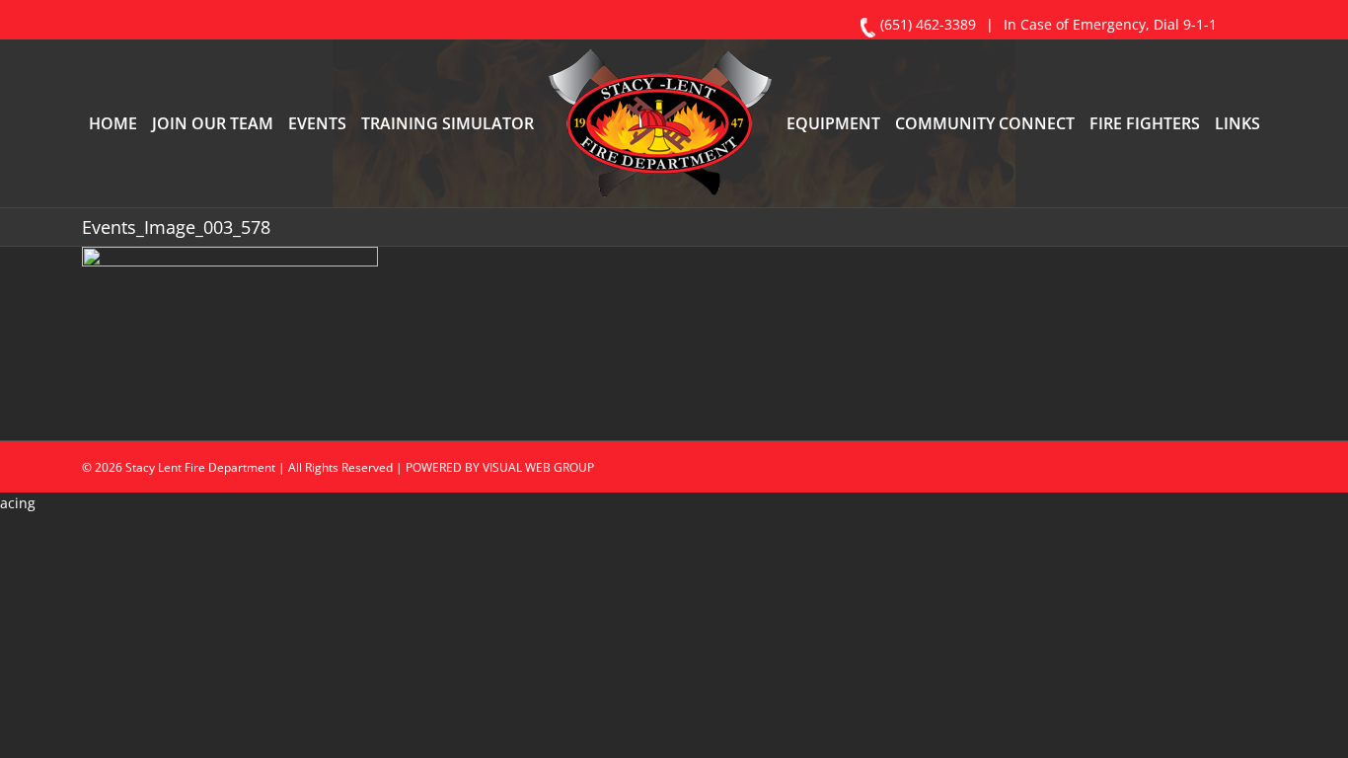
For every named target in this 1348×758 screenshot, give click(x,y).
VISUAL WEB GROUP (538, 549)
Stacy (140, 549)
